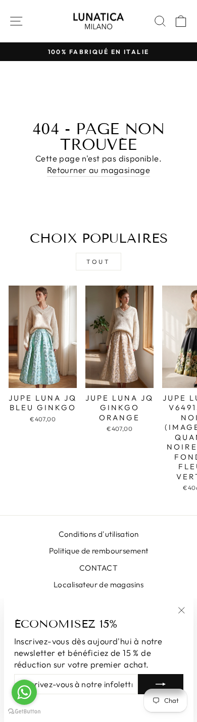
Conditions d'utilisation (99, 534)
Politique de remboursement (99, 551)
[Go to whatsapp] (24, 692)
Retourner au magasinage (99, 169)
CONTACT (98, 568)
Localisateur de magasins (98, 584)
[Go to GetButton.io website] (24, 711)
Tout (98, 261)
